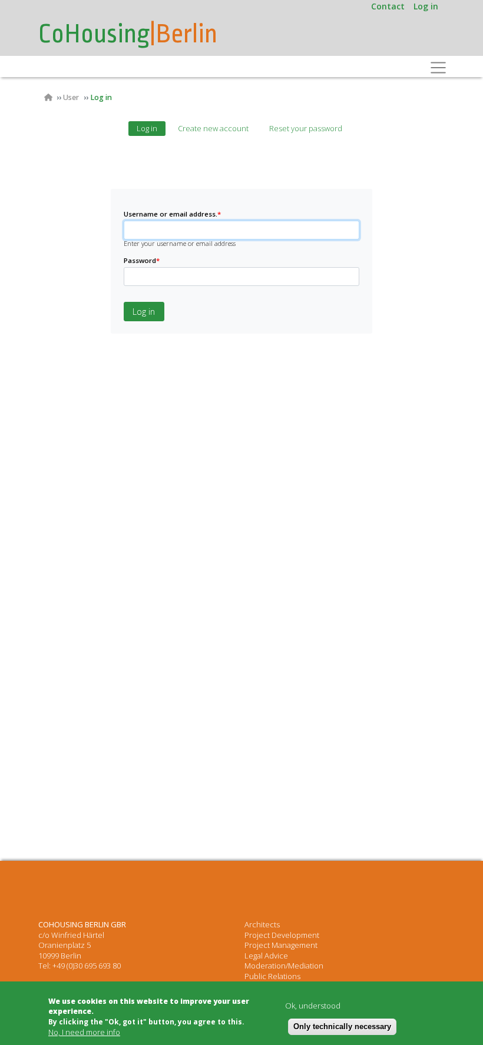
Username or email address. (172, 213)
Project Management (280, 945)
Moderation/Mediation (283, 965)
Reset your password (305, 128)
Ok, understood (312, 1006)
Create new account (213, 128)
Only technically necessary (342, 1026)
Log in (425, 6)
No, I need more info (84, 1032)
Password (142, 260)
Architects (262, 924)
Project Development (281, 935)
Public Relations (272, 976)
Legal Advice (266, 955)
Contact (388, 6)
